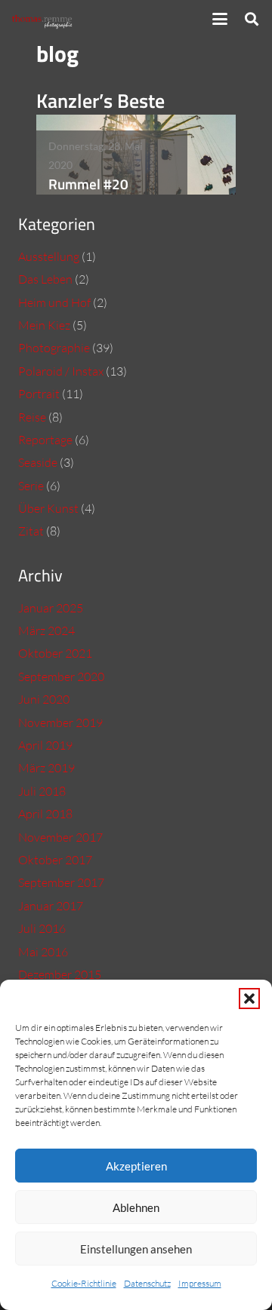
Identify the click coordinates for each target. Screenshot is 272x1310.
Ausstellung (48, 256)
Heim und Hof (54, 302)
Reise (32, 417)
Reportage (45, 439)
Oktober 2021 (55, 653)
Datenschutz (147, 1283)
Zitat (31, 530)
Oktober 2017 (55, 859)
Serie (31, 485)
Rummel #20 (88, 184)
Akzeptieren (136, 1166)
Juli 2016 (42, 928)
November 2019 (60, 722)
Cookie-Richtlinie (83, 1283)
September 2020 (61, 676)
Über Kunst (48, 508)
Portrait (39, 393)
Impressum (199, 1283)
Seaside (37, 462)
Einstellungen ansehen (136, 1249)
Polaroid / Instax (61, 371)
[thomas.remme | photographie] (44, 19)
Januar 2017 (50, 905)
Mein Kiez (44, 325)
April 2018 (45, 813)
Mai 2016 (43, 951)
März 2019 (46, 767)
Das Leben (45, 279)
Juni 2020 (44, 699)
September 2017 (61, 882)
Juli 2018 (42, 791)
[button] (249, 998)
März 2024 (46, 630)
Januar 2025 (50, 607)
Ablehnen (136, 1207)
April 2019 (45, 745)
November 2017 (60, 837)
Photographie (54, 347)
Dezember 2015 (59, 974)
